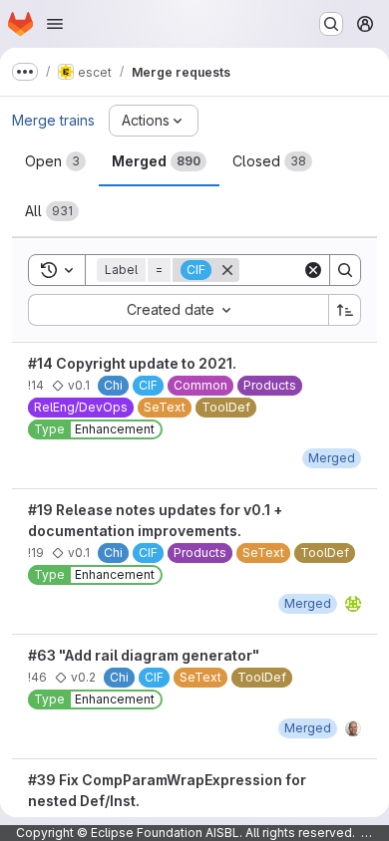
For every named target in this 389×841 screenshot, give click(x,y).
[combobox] (178, 310)
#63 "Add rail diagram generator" (143, 655)
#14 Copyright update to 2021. (132, 363)
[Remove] (227, 270)
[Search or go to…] (331, 24)
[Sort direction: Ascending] (345, 310)
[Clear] (313, 270)
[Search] (345, 270)
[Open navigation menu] (55, 24)
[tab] (55, 161)
